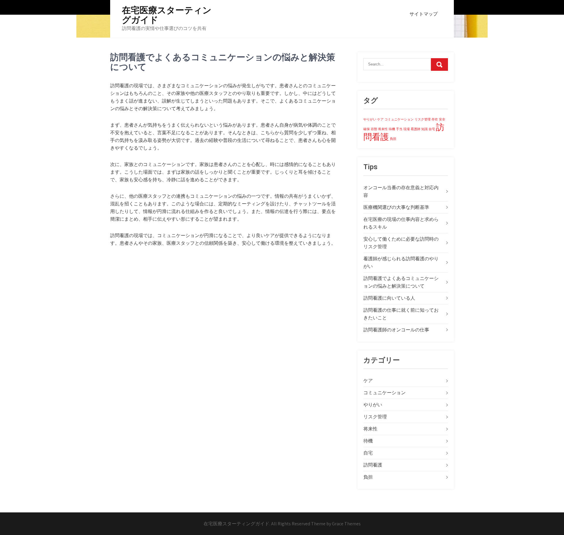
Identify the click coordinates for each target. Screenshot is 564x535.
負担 (393, 139)
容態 (374, 129)
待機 (392, 129)
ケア (380, 119)
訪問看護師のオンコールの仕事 (396, 330)
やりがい (369, 119)
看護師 (415, 129)
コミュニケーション (399, 119)
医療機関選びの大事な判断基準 (396, 207)
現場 (406, 129)
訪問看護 (372, 465)
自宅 (432, 129)
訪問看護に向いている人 (389, 298)
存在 (435, 119)
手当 (399, 129)
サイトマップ (423, 14)
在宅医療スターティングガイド (167, 15)
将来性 (383, 129)
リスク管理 (422, 119)
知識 (424, 129)
